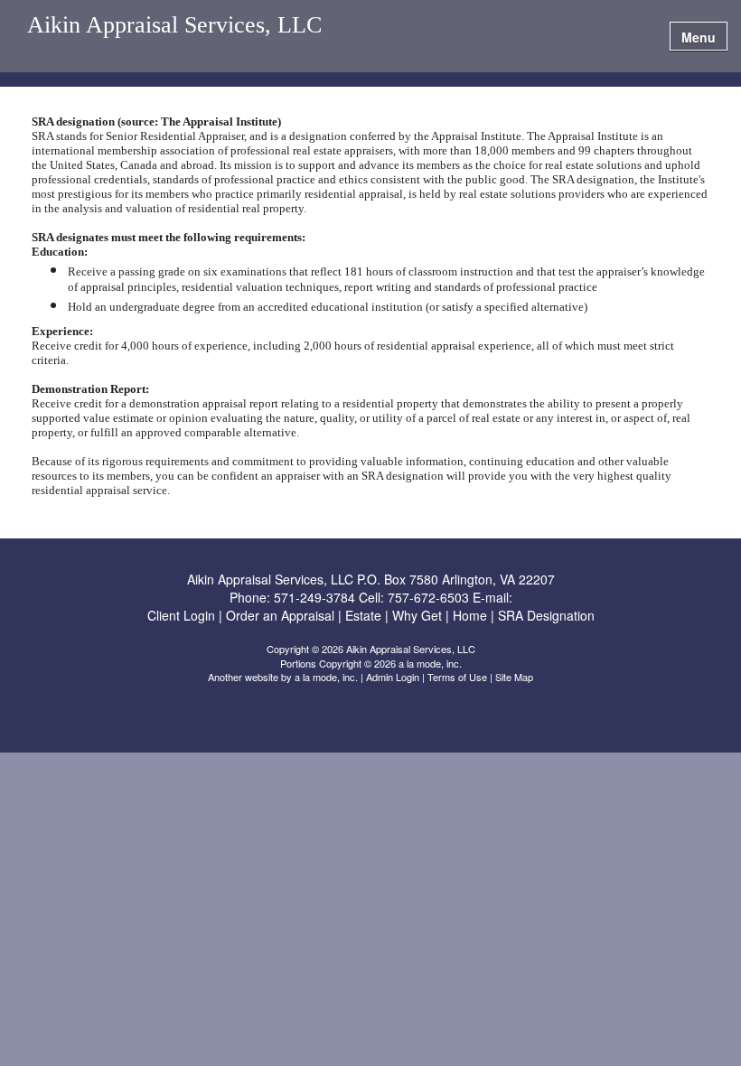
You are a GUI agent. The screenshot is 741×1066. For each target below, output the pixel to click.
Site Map (514, 676)
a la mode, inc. (326, 676)
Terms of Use (457, 676)
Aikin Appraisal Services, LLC (174, 26)
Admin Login (392, 676)
